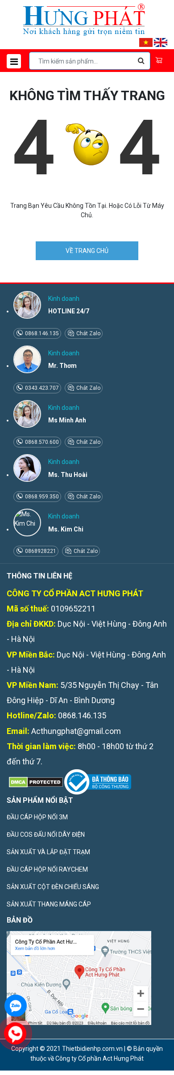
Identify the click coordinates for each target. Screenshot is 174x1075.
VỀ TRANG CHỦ (87, 250)
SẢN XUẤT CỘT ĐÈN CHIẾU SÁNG (53, 886)
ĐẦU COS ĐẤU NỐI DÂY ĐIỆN (46, 834)
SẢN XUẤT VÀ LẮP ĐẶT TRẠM (48, 852)
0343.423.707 (41, 388)
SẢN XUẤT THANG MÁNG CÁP (49, 904)
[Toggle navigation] (14, 61)
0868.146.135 (41, 333)
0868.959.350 (41, 496)
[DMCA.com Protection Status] (35, 781)
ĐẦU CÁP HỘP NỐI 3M (37, 817)
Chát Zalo (87, 333)
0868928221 (40, 551)
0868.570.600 (41, 442)
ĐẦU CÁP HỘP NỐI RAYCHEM (47, 869)
